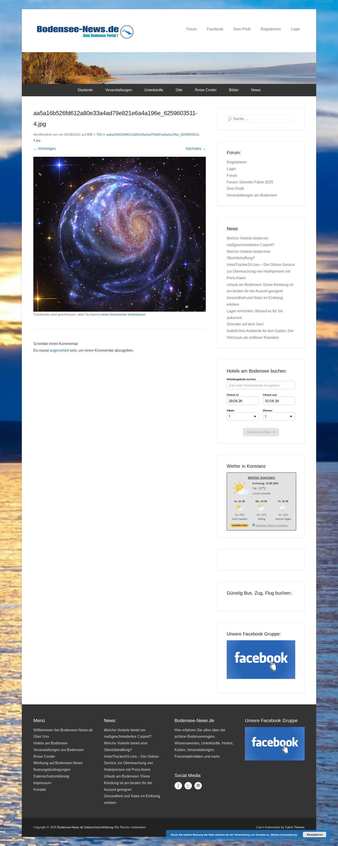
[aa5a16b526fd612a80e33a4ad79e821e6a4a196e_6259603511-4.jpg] (119, 234)
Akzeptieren (315, 834)
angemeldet (59, 350)
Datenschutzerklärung (51, 776)
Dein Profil (242, 29)
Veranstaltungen (118, 90)
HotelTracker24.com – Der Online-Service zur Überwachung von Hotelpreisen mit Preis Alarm (261, 271)
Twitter (188, 785)
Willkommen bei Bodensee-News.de (63, 730)
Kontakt (39, 790)
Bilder (234, 90)
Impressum (42, 783)
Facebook (215, 29)
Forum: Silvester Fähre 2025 (250, 182)
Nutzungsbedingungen (52, 770)
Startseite (85, 90)
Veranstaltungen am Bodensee (252, 195)
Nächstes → (196, 149)
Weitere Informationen (284, 834)
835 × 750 (94, 134)
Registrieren (271, 29)
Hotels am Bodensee (50, 743)
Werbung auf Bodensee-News (58, 763)
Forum (191, 29)
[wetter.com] (239, 526)
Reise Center (206, 90)
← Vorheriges (44, 149)
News (256, 90)
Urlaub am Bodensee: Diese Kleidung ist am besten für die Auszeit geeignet (128, 783)
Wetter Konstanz (261, 477)
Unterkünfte (153, 90)
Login (295, 29)
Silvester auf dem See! (245, 324)
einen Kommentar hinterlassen (123, 314)
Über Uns (41, 736)
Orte (179, 90)
